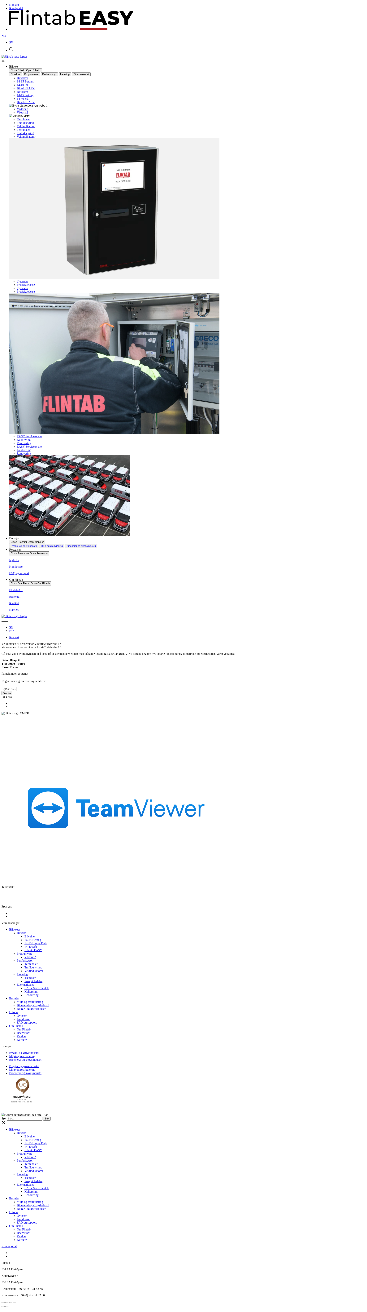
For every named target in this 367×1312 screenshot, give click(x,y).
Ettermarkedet (25, 984)
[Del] (10, 1302)
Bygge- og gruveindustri (24, 546)
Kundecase (16, 566)
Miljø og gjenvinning (52, 546)
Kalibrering (24, 439)
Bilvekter (22, 78)
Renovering (24, 443)
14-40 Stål (23, 85)
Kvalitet (14, 603)
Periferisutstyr (25, 960)
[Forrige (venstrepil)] (3, 1306)
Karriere (14, 609)
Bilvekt (21, 933)
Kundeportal (9, 1246)
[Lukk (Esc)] (14, 1302)
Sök (47, 1118)
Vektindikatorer (26, 126)
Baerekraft (23, 1032)
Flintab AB (16, 590)
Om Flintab (16, 1026)
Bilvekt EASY (26, 88)
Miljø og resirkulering (30, 1001)
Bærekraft (15, 596)
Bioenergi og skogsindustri (81, 546)
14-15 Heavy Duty (35, 943)
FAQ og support (19, 573)
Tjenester (22, 281)
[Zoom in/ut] (3, 1302)
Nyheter (14, 560)
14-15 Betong (25, 81)
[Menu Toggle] (3, 61)
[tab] (15, 74)
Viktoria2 (22, 109)
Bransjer (14, 998)
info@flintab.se (18, 900)
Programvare (24, 953)
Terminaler (23, 119)
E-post (6, 689)
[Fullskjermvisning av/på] (6, 1302)
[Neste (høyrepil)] (6, 1306)
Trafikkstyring (25, 122)
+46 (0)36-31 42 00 (19, 893)
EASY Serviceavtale (29, 436)
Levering (22, 974)
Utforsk (13, 1012)
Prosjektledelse (26, 284)
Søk (4, 1118)
